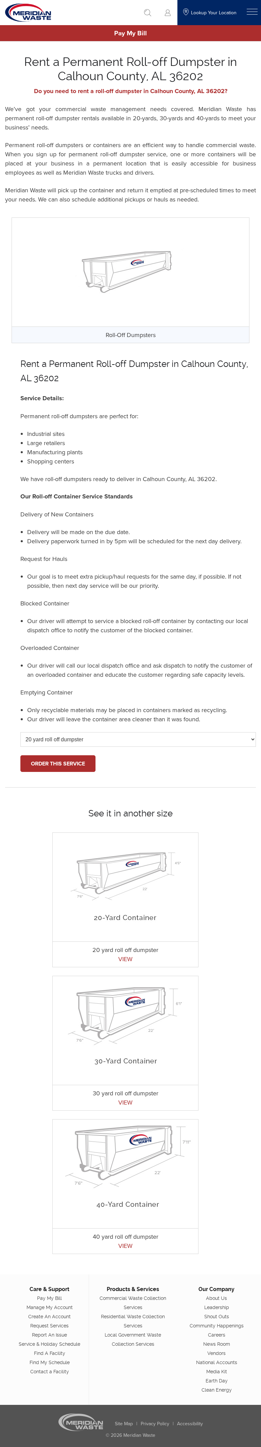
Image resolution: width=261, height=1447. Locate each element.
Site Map (124, 1423)
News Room (216, 1344)
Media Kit (216, 1371)
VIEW (125, 959)
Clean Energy (217, 1390)
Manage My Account (50, 1307)
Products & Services (133, 1289)
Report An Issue (49, 1335)
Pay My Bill (130, 33)
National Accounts (216, 1362)
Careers (216, 1335)
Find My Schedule (50, 1362)
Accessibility (190, 1423)
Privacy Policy (155, 1423)
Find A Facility (49, 1353)
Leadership (216, 1307)
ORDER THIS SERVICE (58, 763)
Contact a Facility (49, 1371)
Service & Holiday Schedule (49, 1344)
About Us (216, 1298)
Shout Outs (216, 1316)
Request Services (49, 1325)
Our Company (216, 1289)
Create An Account (49, 1316)
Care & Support (49, 1289)
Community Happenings (217, 1325)
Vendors (216, 1353)
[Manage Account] (167, 12)
